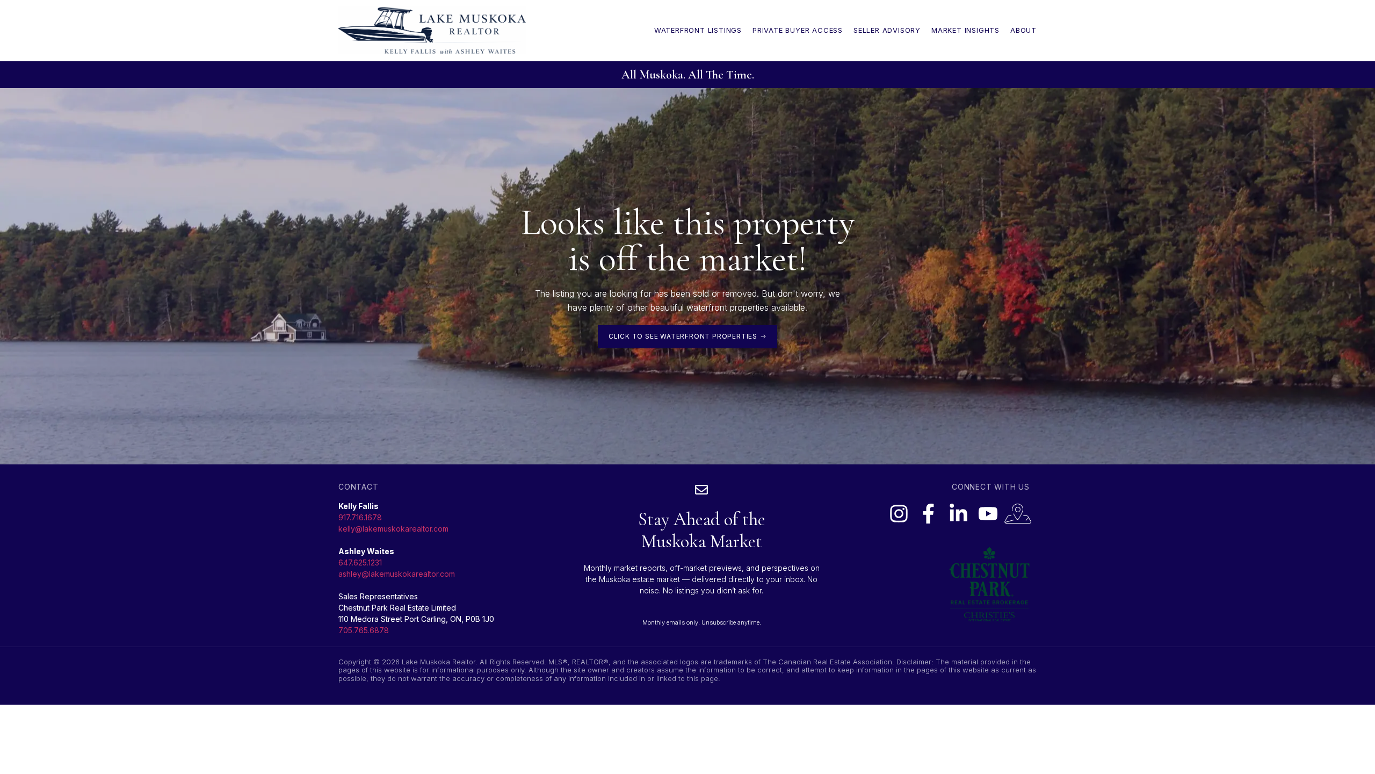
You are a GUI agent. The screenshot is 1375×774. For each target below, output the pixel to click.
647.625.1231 (360, 562)
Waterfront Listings (698, 30)
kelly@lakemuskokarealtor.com (393, 528)
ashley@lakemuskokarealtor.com (396, 573)
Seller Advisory (887, 30)
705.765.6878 (363, 630)
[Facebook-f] (928, 513)
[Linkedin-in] (958, 513)
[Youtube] (988, 513)
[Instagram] (898, 513)
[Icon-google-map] (1018, 513)
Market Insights (965, 30)
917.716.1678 (360, 517)
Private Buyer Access (797, 30)
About (1023, 30)
